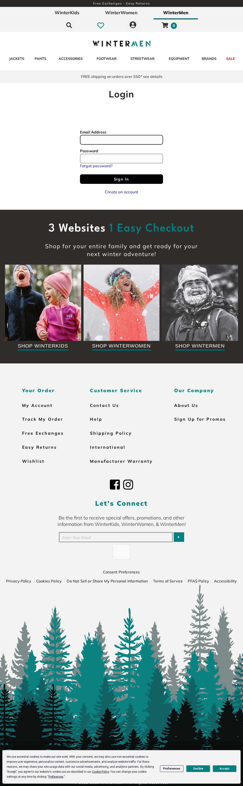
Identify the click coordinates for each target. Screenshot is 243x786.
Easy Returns (39, 447)
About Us (186, 405)
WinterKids (67, 12)
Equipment (179, 59)
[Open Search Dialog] (69, 25)
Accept (224, 768)
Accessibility (225, 581)
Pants (40, 59)
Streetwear (142, 59)
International (108, 447)
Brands (209, 59)
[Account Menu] (133, 25)
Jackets (16, 59)
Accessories (71, 59)
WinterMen (175, 12)
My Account (37, 405)
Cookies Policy (49, 581)
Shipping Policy (111, 433)
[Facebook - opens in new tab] (115, 484)
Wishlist (33, 461)
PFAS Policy (198, 581)
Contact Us (104, 405)
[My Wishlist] (100, 25)
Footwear (107, 59)
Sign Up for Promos (200, 419)
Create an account (121, 192)
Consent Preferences (121, 572)
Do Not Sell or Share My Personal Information (107, 581)
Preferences (171, 768)
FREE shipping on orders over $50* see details (121, 76)
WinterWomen (121, 12)
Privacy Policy (18, 581)
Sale (230, 59)
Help (96, 419)
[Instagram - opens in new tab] (128, 484)
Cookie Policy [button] (100, 771)
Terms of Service (168, 581)
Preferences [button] (55, 776)
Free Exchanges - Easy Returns (121, 3)
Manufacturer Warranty (121, 461)
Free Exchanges (43, 433)
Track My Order (42, 419)
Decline (198, 768)
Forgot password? (96, 165)
